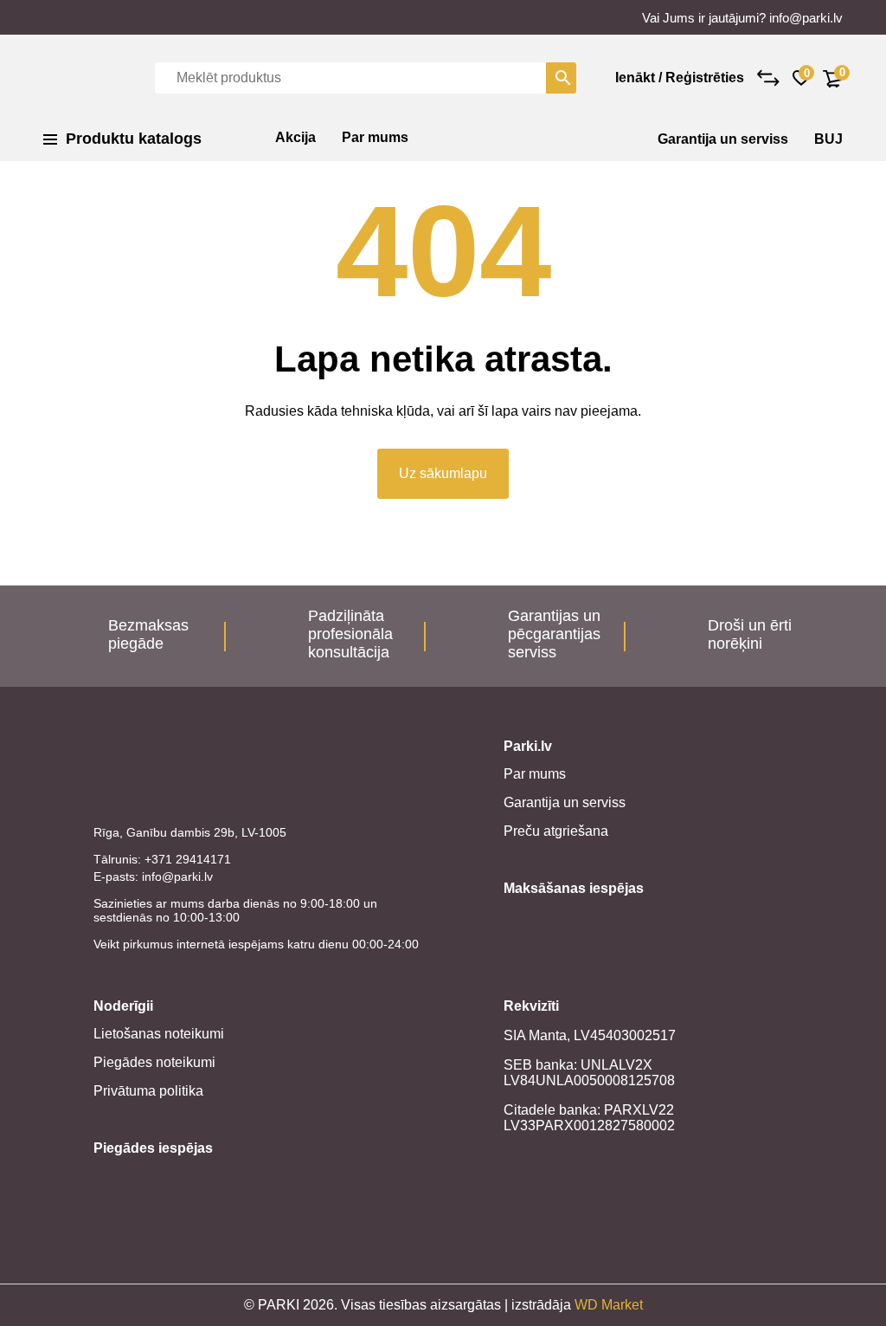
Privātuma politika (148, 1090)
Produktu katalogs (134, 138)
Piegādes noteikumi (154, 1062)
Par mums (375, 137)
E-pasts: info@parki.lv (153, 876)
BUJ (828, 139)
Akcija (295, 137)
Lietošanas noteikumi (158, 1033)
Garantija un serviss (723, 139)
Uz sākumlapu (443, 473)
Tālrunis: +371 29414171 (162, 859)
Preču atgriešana (556, 831)
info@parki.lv (806, 17)
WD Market (609, 1304)
